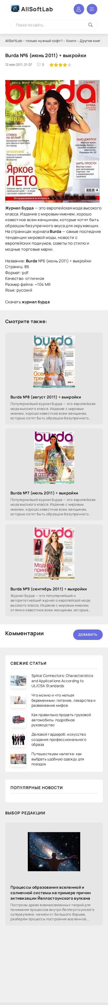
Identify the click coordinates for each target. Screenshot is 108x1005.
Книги (71, 40)
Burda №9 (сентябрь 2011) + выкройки (48, 589)
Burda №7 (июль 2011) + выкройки (44, 493)
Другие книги (91, 40)
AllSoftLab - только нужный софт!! (34, 40)
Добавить (88, 634)
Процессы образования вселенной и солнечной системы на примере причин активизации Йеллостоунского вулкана (50, 893)
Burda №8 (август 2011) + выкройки (45, 397)
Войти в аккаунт (79, 9)
